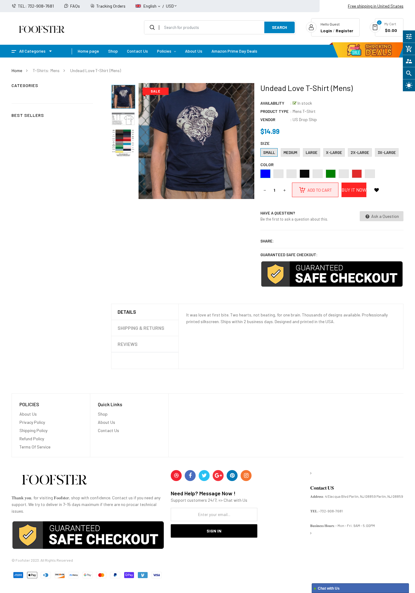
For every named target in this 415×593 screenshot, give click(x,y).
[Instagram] (246, 475)
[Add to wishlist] (376, 190)
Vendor (267, 119)
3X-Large (387, 152)
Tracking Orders (110, 6)
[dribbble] (176, 475)
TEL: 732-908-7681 (36, 6)
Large (311, 152)
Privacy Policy (32, 422)
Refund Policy (31, 438)
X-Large (334, 152)
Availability (272, 103)
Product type (274, 111)
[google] (218, 475)
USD (170, 3)
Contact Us (108, 430)
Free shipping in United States (375, 6)
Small (269, 152)
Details (127, 312)
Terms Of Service (34, 446)
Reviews (128, 344)
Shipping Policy (33, 430)
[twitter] (204, 475)
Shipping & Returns (141, 328)
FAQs (75, 6)
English (150, 6)
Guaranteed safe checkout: (288, 254)
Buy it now (353, 190)
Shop (103, 414)
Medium (290, 152)
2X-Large (360, 152)
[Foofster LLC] (54, 480)
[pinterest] (232, 475)
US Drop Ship (305, 119)
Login (326, 30)
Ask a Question (384, 216)
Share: (267, 241)
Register (344, 30)
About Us (28, 414)
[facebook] (190, 475)
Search (279, 27)
